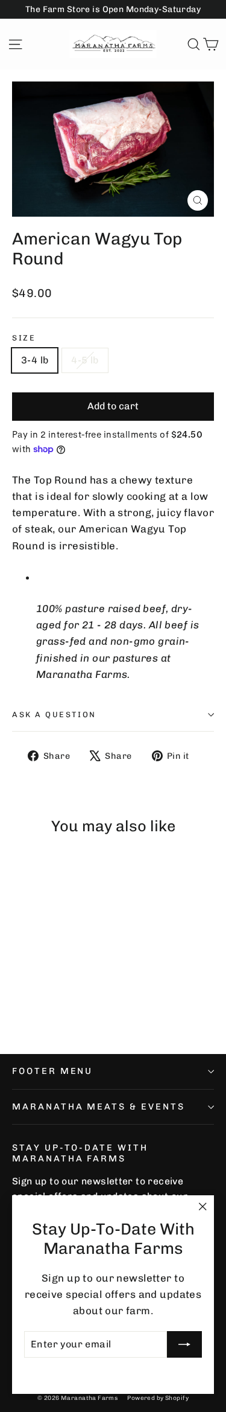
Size (24, 337)
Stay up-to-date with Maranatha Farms (80, 1153)
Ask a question (54, 714)
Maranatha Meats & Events (98, 1106)
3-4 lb (34, 360)
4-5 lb (84, 360)
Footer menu (52, 1070)
